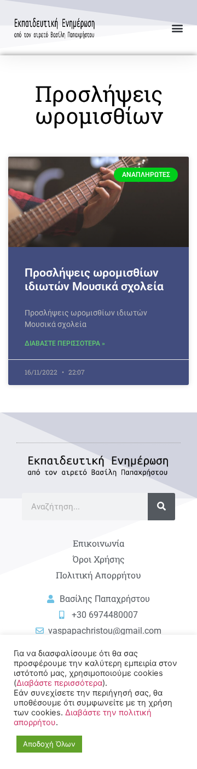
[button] (177, 28)
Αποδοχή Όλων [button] (49, 743)
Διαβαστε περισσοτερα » (65, 343)
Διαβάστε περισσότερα (59, 683)
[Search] (161, 506)
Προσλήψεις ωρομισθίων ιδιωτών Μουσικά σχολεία (94, 279)
